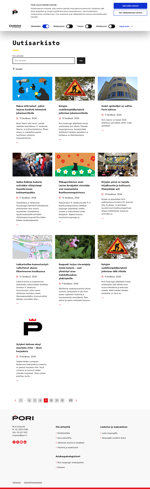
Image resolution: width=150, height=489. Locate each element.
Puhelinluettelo (63, 433)
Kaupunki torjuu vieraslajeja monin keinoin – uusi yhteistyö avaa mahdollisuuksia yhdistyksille (74, 271)
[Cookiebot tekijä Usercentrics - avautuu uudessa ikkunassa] (15, 26)
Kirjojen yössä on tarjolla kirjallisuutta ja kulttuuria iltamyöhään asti (115, 185)
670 (71, 400)
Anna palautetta (64, 438)
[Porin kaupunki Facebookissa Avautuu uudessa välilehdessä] (14, 442)
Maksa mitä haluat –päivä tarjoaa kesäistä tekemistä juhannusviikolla (31, 109)
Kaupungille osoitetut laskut (114, 438)
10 (51, 400)
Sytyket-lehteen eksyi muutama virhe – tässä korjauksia (29, 348)
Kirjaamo (61, 467)
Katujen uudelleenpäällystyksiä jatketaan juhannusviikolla (73, 109)
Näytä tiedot (124, 26)
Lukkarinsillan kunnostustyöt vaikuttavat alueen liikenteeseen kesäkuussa (32, 268)
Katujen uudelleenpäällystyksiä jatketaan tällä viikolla (114, 268)
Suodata (19, 69)
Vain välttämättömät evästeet (130, 13)
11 (57, 400)
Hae (81, 61)
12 (62, 400)
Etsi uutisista (18, 56)
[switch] (69, 26)
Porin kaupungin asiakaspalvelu (70, 462)
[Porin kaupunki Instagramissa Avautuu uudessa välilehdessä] (17, 442)
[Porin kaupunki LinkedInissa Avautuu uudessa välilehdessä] (24, 442)
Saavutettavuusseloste (33, 482)
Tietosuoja (17, 482)
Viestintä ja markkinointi (67, 447)
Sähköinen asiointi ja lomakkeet (70, 443)
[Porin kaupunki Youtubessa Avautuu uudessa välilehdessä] (21, 442)
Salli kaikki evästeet (130, 6)
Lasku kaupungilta (109, 433)
